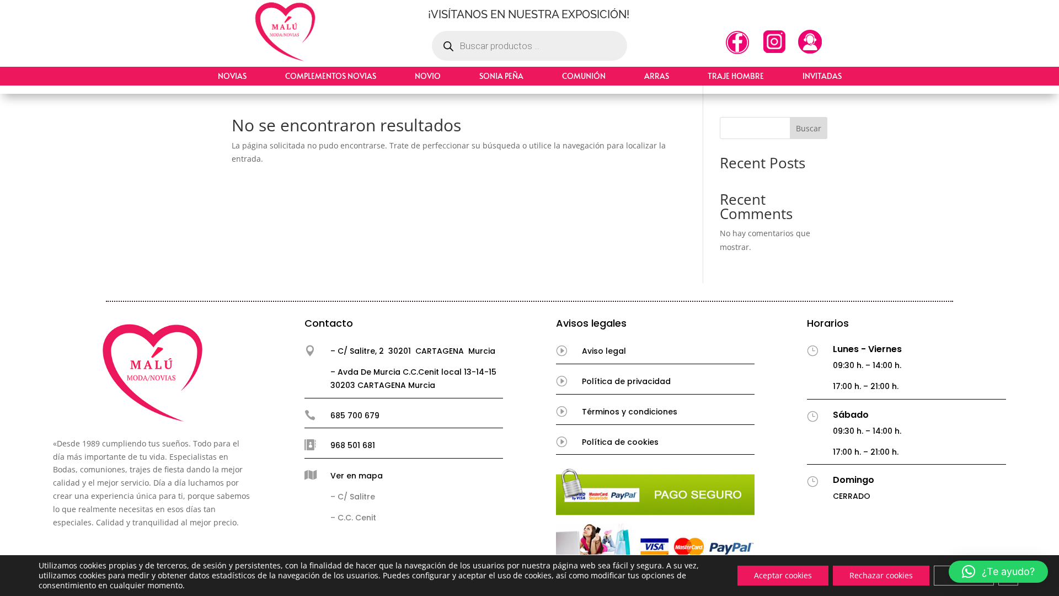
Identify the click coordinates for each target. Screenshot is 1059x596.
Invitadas (822, 76)
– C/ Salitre (352, 496)
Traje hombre (736, 76)
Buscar (808, 128)
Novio (428, 76)
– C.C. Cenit (353, 517)
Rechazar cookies (881, 575)
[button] (998, 572)
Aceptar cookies (783, 575)
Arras (656, 76)
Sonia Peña (501, 76)
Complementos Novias (330, 76)
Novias (232, 76)
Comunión (584, 76)
